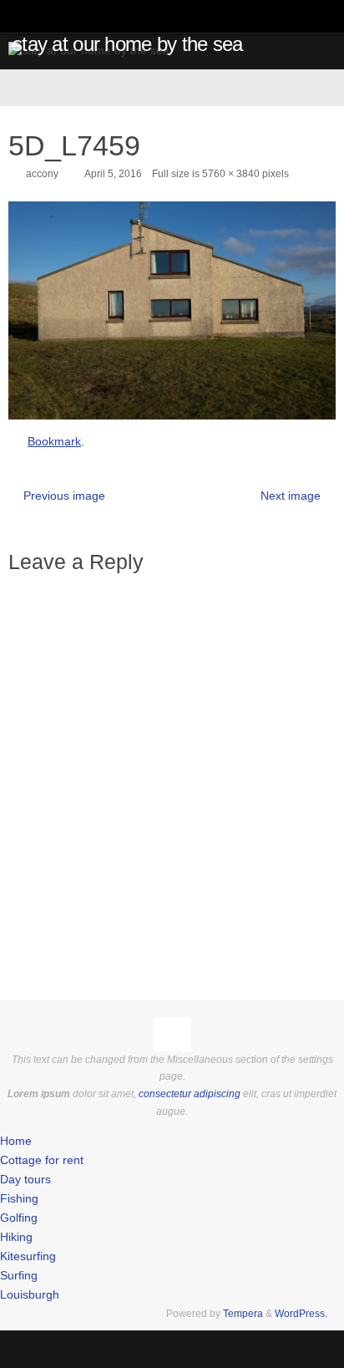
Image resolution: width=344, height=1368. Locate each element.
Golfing (19, 1218)
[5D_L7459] (172, 310)
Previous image (64, 496)
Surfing (19, 1275)
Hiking (16, 1237)
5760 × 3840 (231, 174)
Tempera (243, 1314)
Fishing (19, 1199)
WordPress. (301, 1314)
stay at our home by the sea (128, 44)
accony (42, 174)
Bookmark (54, 441)
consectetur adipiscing (189, 1094)
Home (16, 1141)
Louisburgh (29, 1295)
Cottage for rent (41, 1160)
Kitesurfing (28, 1256)
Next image (291, 496)
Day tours (25, 1179)
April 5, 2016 (113, 174)
